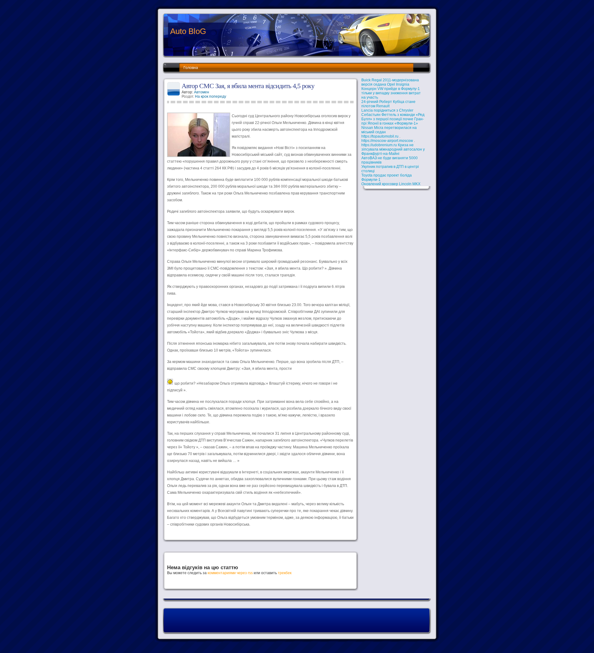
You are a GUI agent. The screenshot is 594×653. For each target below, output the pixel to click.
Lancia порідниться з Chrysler (387, 110)
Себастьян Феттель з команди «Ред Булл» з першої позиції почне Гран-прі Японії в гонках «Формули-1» (392, 119)
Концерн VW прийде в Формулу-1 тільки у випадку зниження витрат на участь (391, 93)
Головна (190, 68)
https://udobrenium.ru (379, 145)
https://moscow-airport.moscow (387, 141)
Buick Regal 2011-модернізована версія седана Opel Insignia (390, 82)
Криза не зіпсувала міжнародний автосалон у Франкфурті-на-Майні (393, 149)
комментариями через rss (230, 573)
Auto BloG (188, 31)
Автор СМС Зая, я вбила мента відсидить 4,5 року (248, 86)
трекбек (284, 573)
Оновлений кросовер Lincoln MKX (390, 184)
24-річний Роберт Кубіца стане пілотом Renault (388, 104)
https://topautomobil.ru (379, 136)
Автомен (201, 92)
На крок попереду (210, 96)
